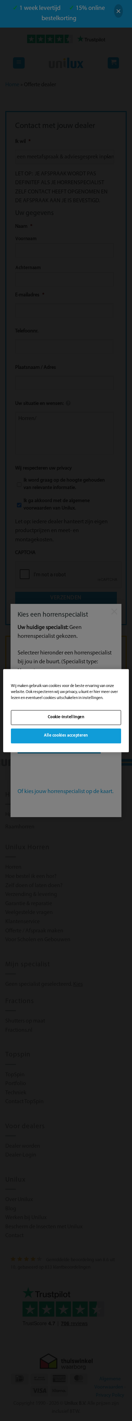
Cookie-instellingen (66, 717)
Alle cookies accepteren (66, 735)
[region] (65, 710)
